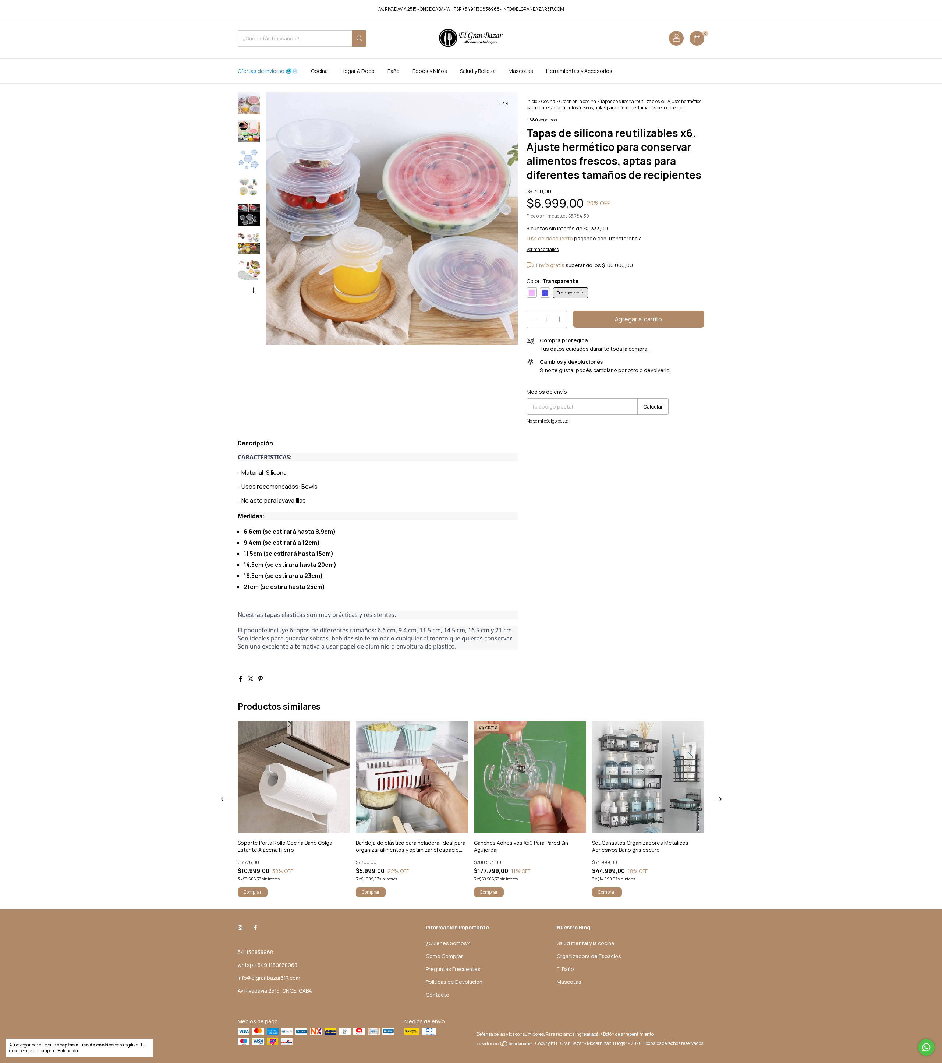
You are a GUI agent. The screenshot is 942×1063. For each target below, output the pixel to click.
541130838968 (255, 952)
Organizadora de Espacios (589, 956)
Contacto (437, 994)
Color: (552, 281)
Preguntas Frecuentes (453, 968)
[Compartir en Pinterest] (260, 679)
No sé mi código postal (548, 421)
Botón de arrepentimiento (628, 1034)
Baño (393, 70)
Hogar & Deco (358, 70)
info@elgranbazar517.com (269, 977)
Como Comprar (444, 956)
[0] (697, 38)
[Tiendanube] (504, 1045)
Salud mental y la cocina (585, 943)
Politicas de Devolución (454, 981)
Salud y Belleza (478, 70)
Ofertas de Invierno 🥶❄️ (268, 70)
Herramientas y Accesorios (579, 70)
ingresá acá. (587, 1034)
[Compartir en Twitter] (251, 679)
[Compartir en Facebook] (241, 679)
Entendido (67, 1050)
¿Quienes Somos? (448, 943)
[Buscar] (359, 38)
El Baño (565, 968)
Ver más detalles (543, 249)
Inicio (532, 101)
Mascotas (521, 70)
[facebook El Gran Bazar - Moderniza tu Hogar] (255, 927)
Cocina (319, 70)
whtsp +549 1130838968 (267, 964)
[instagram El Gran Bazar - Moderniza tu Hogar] (240, 927)
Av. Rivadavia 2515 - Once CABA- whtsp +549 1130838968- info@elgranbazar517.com (471, 9)
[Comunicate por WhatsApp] (926, 1047)
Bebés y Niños (429, 70)
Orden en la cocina (577, 101)
